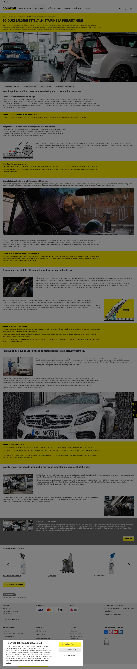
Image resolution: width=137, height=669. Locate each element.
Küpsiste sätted (69, 655)
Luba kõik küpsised (69, 644)
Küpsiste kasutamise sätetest (20, 661)
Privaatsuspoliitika (37, 661)
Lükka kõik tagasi (70, 650)
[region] (43, 653)
